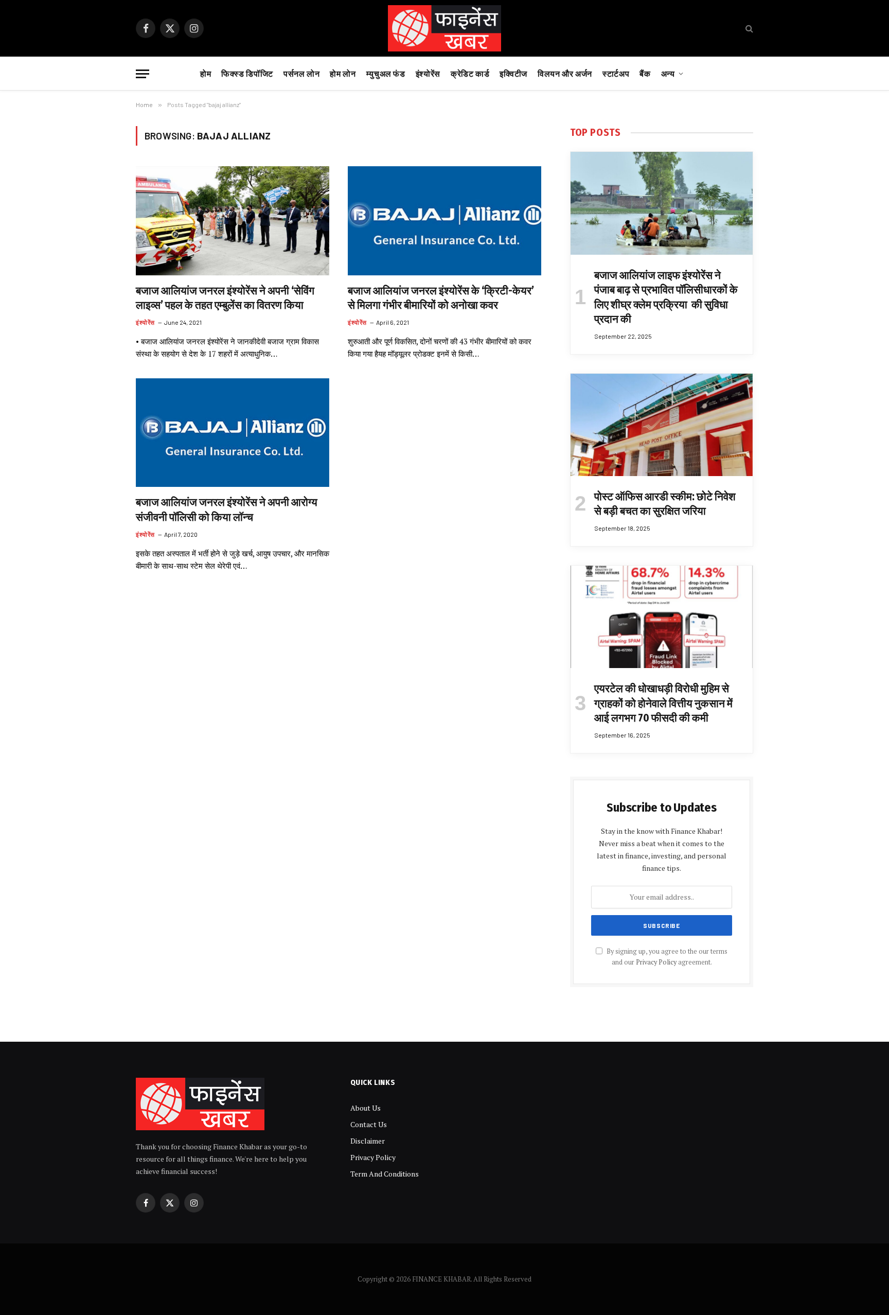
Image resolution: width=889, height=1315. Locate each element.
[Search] (748, 28)
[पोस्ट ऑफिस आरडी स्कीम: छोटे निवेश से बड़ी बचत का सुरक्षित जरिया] (662, 425)
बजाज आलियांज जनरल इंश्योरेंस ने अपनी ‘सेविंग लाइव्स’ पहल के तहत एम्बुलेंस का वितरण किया (225, 298)
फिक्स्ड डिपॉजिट (247, 73)
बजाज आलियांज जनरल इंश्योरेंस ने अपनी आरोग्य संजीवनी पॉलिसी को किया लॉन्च (226, 510)
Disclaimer (367, 1141)
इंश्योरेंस (428, 73)
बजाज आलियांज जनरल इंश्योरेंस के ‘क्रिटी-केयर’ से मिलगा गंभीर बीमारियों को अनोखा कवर (441, 298)
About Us (365, 1108)
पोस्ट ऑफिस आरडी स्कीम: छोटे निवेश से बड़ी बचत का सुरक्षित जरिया (665, 504)
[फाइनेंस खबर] (445, 28)
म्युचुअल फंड (385, 73)
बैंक (644, 73)
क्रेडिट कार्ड (470, 73)
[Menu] (142, 73)
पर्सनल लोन (301, 73)
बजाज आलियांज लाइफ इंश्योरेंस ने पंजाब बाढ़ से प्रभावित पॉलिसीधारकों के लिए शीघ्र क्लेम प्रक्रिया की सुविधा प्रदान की (666, 297)
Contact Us (368, 1124)
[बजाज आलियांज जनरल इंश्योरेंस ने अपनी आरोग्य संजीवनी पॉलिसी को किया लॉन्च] (232, 432)
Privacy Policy (656, 962)
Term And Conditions (384, 1174)
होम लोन (342, 73)
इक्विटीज (513, 73)
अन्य (668, 73)
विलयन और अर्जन (565, 73)
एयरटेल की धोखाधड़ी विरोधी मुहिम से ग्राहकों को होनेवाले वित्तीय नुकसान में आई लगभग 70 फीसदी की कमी (663, 703)
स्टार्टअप (615, 73)
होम (205, 73)
